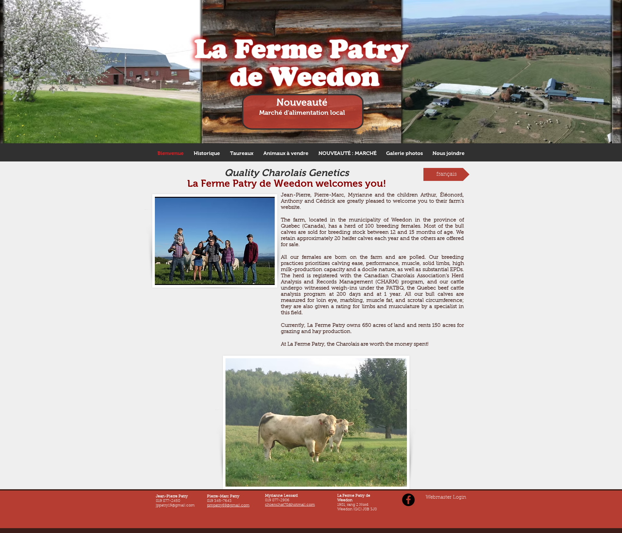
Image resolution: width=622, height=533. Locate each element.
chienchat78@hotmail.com (290, 505)
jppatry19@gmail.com (175, 505)
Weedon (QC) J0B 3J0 (357, 509)
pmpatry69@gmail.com (228, 505)
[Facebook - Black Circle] (408, 499)
